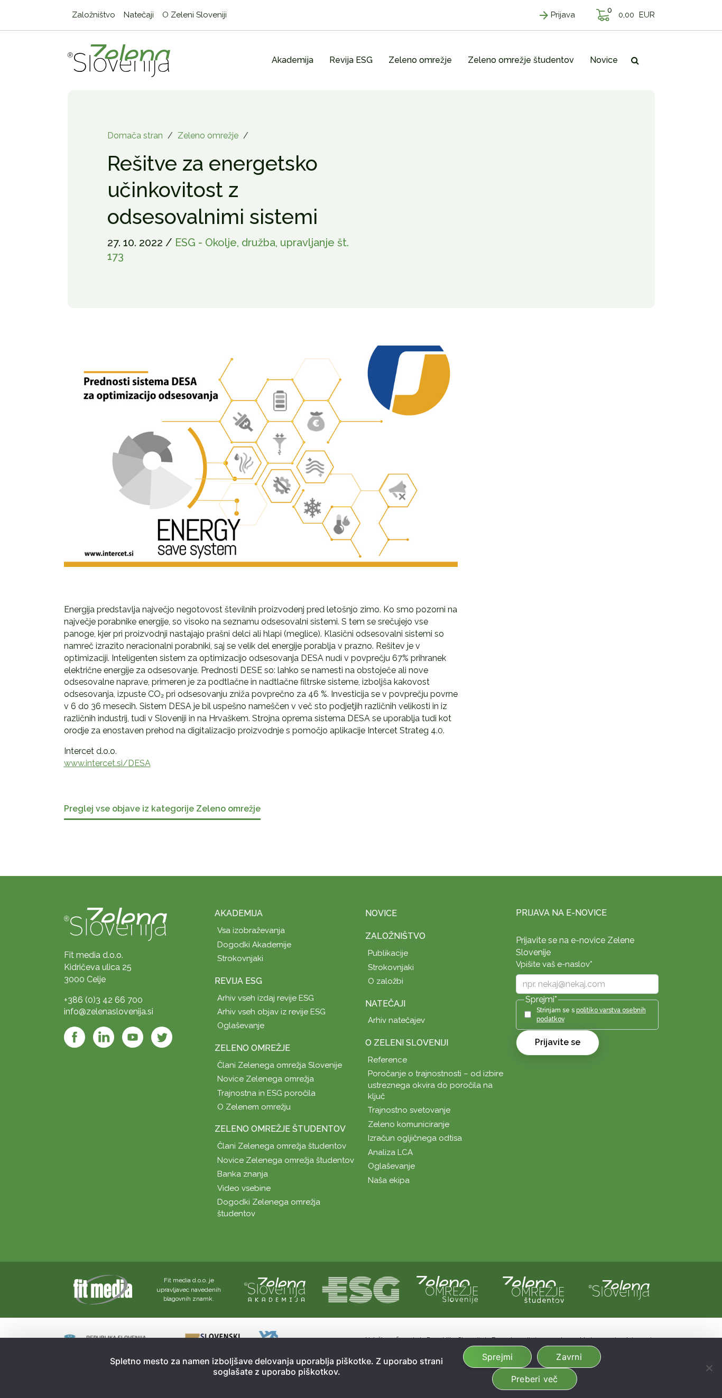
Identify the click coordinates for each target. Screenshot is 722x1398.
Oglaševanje (240, 1025)
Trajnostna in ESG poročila (266, 1093)
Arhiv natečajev (396, 1020)
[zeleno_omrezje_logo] (447, 1289)
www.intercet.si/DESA (107, 763)
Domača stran (135, 136)
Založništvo (395, 936)
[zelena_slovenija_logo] (619, 1289)
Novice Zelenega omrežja (265, 1079)
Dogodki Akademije (254, 944)
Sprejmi (497, 1357)
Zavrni (569, 1357)
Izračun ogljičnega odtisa (415, 1138)
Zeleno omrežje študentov (280, 1129)
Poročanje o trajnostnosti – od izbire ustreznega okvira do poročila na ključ (435, 1085)
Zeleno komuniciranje (408, 1124)
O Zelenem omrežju (254, 1107)
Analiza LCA (390, 1152)
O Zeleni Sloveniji (406, 1043)
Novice (381, 913)
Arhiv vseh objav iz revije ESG (271, 1012)
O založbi (385, 981)
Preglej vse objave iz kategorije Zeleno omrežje (162, 809)
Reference (387, 1060)
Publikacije (388, 953)
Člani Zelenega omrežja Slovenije (279, 1065)
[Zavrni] (709, 1368)
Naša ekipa (389, 1180)
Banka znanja (242, 1174)
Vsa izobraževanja (251, 930)
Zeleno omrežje (208, 136)
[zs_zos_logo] (533, 1289)
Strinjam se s (591, 1014)
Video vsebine (244, 1188)
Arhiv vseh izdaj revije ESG (265, 998)
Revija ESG (238, 981)
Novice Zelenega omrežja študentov (285, 1160)
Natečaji (385, 1004)
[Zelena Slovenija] (119, 60)
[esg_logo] (361, 1289)
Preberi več (534, 1379)
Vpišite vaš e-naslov (554, 964)
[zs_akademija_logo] (275, 1289)
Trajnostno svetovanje (409, 1110)
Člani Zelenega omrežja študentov (281, 1146)
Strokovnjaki (240, 958)
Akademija (239, 913)
